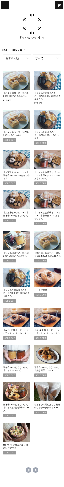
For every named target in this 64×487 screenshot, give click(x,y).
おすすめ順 (12, 58)
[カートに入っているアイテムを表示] (59, 5)
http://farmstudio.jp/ (35, 470)
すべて (39, 58)
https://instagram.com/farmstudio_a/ (28, 470)
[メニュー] (5, 5)
